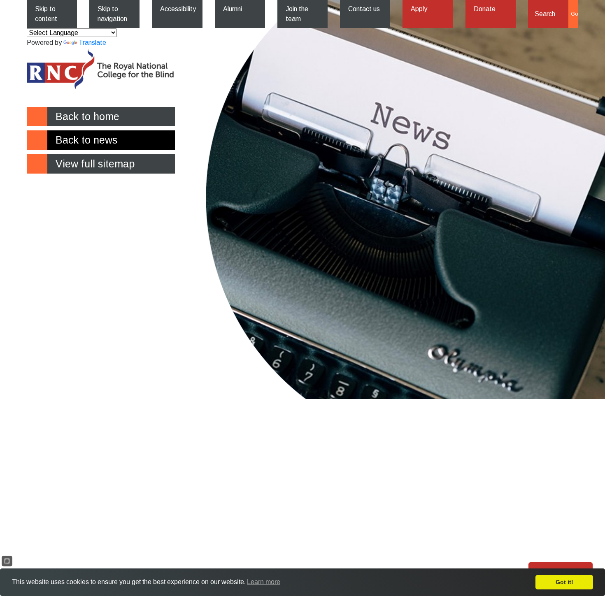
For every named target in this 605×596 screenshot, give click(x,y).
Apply (419, 8)
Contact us (364, 8)
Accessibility (178, 8)
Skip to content (46, 13)
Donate (485, 8)
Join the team (297, 13)
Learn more (263, 581)
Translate (92, 42)
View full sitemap (95, 163)
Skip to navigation (112, 13)
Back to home (87, 116)
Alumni (232, 8)
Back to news (86, 140)
